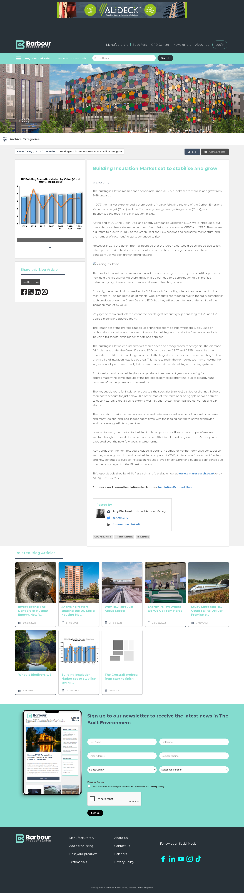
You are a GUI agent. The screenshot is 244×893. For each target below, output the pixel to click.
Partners (120, 854)
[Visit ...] (35, 582)
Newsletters (182, 44)
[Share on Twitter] (31, 292)
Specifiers (140, 44)
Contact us (122, 846)
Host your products (83, 854)
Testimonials (78, 862)
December (50, 151)
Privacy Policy (95, 782)
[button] (20, 139)
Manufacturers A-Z (83, 838)
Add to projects (216, 151)
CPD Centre (160, 44)
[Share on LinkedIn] (38, 292)
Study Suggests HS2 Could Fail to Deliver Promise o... (207, 610)
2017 (38, 151)
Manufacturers (117, 44)
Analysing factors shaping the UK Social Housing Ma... (78, 610)
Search (165, 57)
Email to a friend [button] (30, 281)
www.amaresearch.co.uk (196, 473)
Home (20, 151)
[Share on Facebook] (24, 292)
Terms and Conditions (133, 787)
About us (121, 838)
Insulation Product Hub (175, 487)
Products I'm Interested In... (73, 58)
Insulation (143, 537)
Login (219, 44)
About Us (202, 44)
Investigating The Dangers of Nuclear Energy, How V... (33, 610)
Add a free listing (81, 846)
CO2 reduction (102, 537)
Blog (29, 151)
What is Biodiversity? (34, 674)
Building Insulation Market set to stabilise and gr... (78, 678)
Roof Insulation (124, 537)
